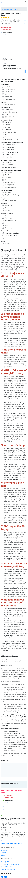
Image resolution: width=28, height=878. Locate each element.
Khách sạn (5, 9)
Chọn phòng (22, 39)
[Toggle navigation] (25, 2)
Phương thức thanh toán (8, 869)
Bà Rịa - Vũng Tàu (13, 9)
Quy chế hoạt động (6, 867)
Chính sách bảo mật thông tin (10, 864)
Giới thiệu (4, 850)
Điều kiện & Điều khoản (8, 862)
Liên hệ (3, 855)
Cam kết (3, 852)
